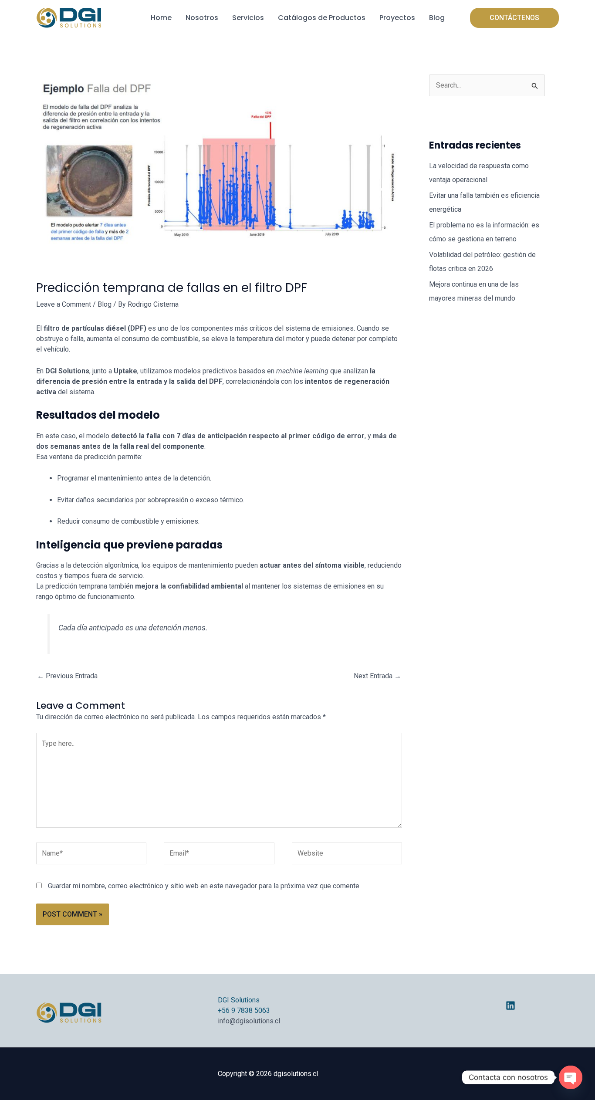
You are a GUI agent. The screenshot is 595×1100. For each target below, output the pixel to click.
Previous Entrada (67, 676)
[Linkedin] (510, 1005)
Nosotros (202, 18)
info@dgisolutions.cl (249, 1021)
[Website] (347, 855)
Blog (437, 18)
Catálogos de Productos (321, 18)
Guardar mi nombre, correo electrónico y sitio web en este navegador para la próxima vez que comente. (204, 886)
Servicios (248, 18)
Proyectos (397, 18)
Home (161, 18)
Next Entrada (377, 676)
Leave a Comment (63, 304)
